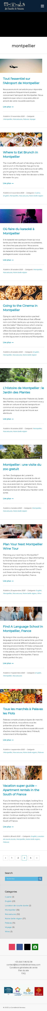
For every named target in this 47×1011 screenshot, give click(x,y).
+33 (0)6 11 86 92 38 (23, 962)
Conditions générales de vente (23, 967)
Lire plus (7, 107)
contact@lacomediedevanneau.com (23, 964)
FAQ (23, 973)
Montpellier (7, 119)
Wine (39, 593)
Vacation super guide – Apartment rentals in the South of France (21, 790)
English (6, 196)
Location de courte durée (16, 905)
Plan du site (23, 970)
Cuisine (37, 193)
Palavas (26, 119)
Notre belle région (36, 196)
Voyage (32, 119)
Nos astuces (17, 119)
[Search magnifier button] (40, 879)
